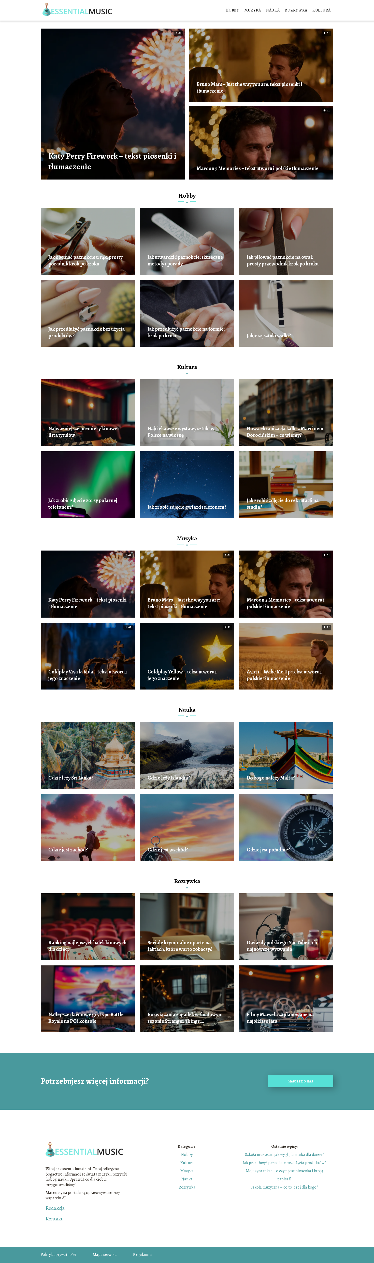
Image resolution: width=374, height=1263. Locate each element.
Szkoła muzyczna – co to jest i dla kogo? (284, 1187)
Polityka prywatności (58, 1254)
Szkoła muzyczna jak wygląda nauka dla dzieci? (284, 1154)
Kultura (321, 10)
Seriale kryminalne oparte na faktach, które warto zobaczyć (180, 946)
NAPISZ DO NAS (300, 1081)
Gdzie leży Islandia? (169, 778)
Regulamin (142, 1254)
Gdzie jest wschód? (168, 850)
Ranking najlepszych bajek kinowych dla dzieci (87, 946)
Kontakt (54, 1219)
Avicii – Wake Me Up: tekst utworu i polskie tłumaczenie (284, 675)
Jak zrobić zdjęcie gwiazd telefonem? (187, 507)
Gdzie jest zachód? (68, 850)
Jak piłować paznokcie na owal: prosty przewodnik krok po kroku (283, 260)
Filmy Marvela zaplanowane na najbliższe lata (280, 1018)
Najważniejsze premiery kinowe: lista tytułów (83, 432)
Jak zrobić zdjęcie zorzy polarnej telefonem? (82, 504)
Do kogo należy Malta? (271, 778)
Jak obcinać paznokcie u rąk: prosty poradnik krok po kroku (85, 260)
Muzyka (252, 10)
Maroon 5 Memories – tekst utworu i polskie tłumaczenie (258, 168)
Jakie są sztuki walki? (269, 336)
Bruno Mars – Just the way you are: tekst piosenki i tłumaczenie (249, 87)
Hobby (232, 10)
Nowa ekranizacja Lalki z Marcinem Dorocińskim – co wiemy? (285, 432)
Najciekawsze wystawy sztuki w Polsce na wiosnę (181, 432)
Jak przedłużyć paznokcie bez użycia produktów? (86, 332)
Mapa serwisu (105, 1254)
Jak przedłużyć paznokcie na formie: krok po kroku (186, 332)
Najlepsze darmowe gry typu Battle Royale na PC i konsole (86, 1018)
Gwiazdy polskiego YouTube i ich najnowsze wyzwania (282, 946)
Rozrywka (296, 10)
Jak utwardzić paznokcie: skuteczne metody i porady (185, 260)
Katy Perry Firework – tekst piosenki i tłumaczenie (112, 161)
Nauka (273, 10)
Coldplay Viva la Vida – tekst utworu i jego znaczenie (87, 675)
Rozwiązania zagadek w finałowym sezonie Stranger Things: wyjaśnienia (185, 1018)
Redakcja (55, 1208)
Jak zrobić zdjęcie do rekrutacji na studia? (283, 504)
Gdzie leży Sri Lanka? (70, 778)
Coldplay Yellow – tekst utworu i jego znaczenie (182, 675)
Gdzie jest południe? (268, 850)
